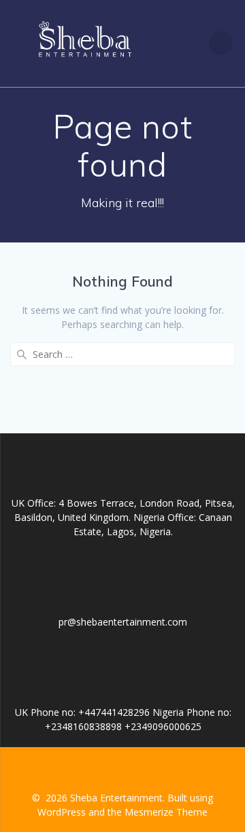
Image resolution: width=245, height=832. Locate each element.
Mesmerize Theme (166, 812)
